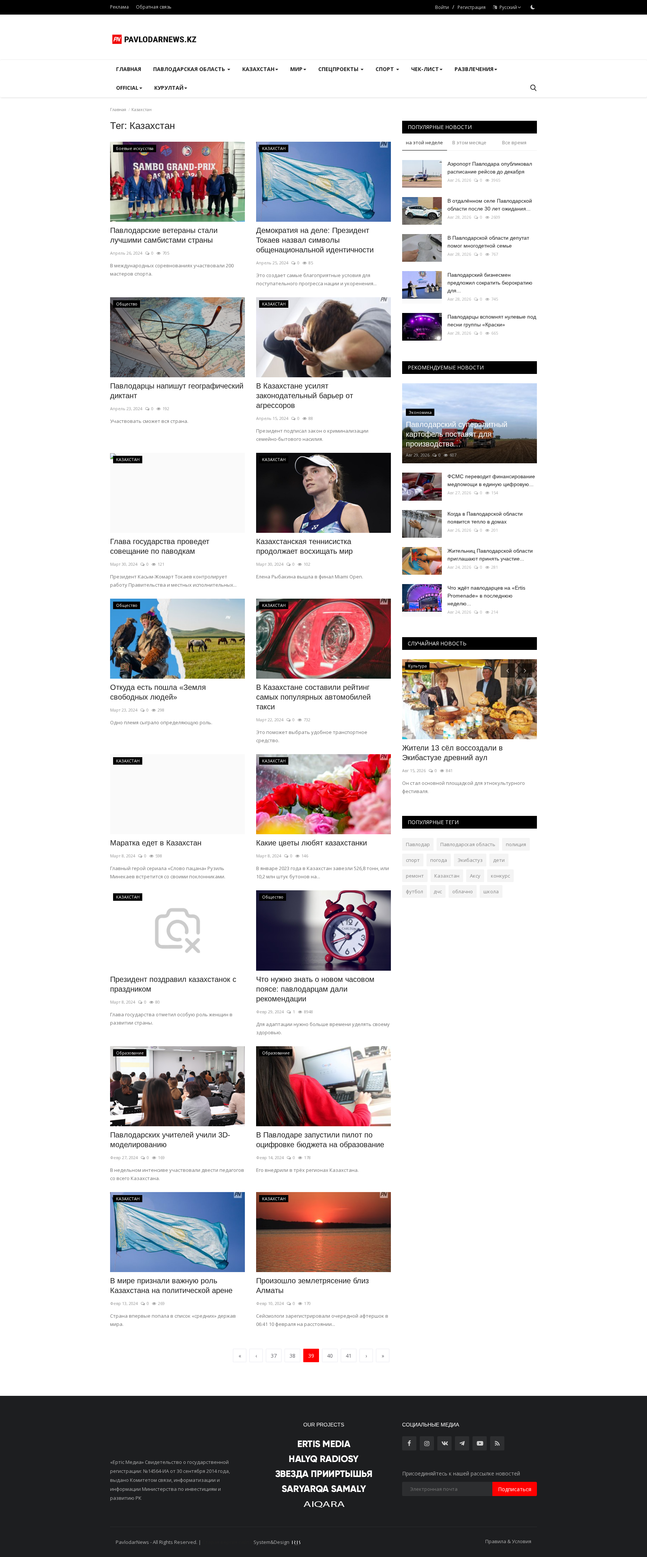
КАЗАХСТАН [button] (258, 69)
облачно (462, 891)
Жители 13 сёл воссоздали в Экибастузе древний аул (452, 753)
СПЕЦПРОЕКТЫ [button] (339, 69)
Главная (128, 69)
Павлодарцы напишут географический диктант (176, 391)
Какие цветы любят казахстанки (311, 843)
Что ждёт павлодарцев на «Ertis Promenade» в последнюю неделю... (486, 595)
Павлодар (418, 844)
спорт (413, 860)
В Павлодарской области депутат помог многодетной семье (488, 242)
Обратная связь (153, 7)
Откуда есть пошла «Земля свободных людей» (158, 692)
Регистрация (472, 7)
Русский (507, 7)
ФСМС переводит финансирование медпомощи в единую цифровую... (491, 480)
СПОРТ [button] (385, 69)
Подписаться (514, 1489)
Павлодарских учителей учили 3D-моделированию (170, 1140)
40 (330, 1355)
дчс (438, 891)
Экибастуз (470, 860)
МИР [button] (296, 69)
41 (349, 1355)
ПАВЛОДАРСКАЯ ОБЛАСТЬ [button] (190, 69)
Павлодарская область (467, 844)
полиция (516, 844)
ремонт (415, 875)
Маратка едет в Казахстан (155, 843)
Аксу (475, 875)
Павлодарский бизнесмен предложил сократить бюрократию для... (489, 283)
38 (292, 1355)
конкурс (500, 875)
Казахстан (446, 875)
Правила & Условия (508, 1541)
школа (491, 891)
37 (274, 1355)
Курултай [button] (168, 87)
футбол (414, 891)
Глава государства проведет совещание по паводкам (159, 546)
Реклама (119, 7)
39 (311, 1355)
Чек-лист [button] (425, 69)
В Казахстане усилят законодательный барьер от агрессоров (304, 395)
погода (438, 860)
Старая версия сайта (227, 1542)
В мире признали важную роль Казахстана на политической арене (171, 1286)
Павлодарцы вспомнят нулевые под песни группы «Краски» (491, 321)
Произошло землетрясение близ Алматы (312, 1286)
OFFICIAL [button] (127, 87)
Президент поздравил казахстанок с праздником (173, 984)
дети (499, 860)
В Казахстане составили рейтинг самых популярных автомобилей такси (313, 697)
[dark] (533, 7)
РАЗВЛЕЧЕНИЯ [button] (474, 69)
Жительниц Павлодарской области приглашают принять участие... (490, 555)
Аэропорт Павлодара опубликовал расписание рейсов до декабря (489, 168)
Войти (442, 7)
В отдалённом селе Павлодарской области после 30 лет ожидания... (489, 205)
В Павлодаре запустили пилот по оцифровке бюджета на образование (320, 1140)
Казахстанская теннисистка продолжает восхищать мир (304, 546)
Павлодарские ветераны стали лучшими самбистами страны (164, 235)
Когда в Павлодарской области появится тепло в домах (485, 518)
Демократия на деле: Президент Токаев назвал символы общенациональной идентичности (315, 240)
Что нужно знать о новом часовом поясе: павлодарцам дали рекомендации (315, 989)
